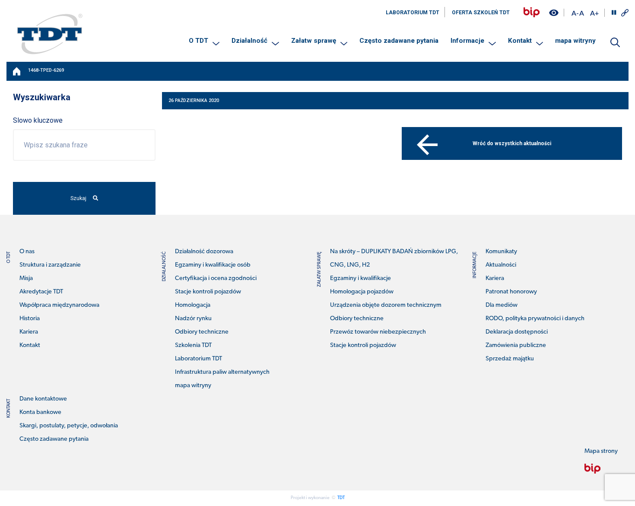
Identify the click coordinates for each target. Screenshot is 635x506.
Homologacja (192, 305)
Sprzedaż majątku (510, 359)
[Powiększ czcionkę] (594, 13)
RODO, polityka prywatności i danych (535, 318)
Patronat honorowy (511, 292)
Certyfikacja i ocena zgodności (216, 278)
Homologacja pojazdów (362, 292)
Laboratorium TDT (198, 359)
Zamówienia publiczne (516, 345)
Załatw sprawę (313, 41)
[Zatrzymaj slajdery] (614, 12)
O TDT (198, 41)
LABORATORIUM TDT (412, 13)
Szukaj (78, 198)
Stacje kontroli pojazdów (208, 292)
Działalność (249, 41)
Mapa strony (601, 451)
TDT (341, 498)
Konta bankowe (40, 412)
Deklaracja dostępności (517, 332)
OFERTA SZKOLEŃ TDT (481, 13)
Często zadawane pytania (398, 41)
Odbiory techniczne (202, 332)
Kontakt (520, 41)
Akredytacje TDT (41, 292)
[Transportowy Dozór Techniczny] (49, 34)
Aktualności (501, 265)
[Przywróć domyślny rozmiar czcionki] (581, 13)
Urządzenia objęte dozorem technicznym (385, 305)
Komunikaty (501, 251)
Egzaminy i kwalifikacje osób (213, 265)
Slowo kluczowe (38, 120)
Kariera (28, 332)
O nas (27, 251)
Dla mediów (502, 305)
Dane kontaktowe (43, 399)
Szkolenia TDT (193, 345)
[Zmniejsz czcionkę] (575, 13)
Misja (26, 278)
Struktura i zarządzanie (50, 265)
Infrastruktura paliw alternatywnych (222, 372)
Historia (29, 318)
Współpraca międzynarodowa (59, 305)
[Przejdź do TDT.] (17, 71)
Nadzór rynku (193, 318)
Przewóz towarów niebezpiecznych (378, 332)
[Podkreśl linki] (625, 13)
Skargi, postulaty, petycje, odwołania (68, 426)
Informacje (467, 41)
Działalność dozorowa (204, 251)
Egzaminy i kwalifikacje (360, 278)
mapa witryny (575, 41)
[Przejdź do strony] (532, 12)
